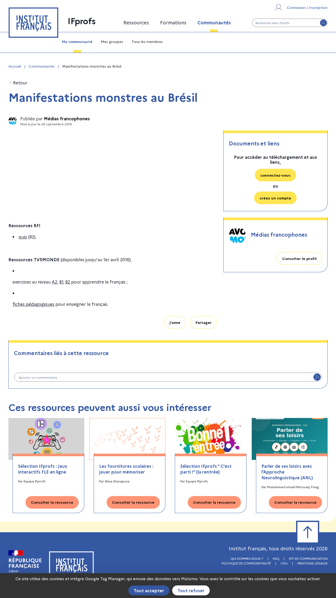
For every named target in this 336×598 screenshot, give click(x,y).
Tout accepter (149, 590)
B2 (67, 282)
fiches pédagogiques (33, 304)
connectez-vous (275, 175)
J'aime (174, 322)
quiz (23, 237)
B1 (61, 282)
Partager (204, 322)
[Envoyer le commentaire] (317, 377)
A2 (54, 282)
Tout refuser (190, 590)
